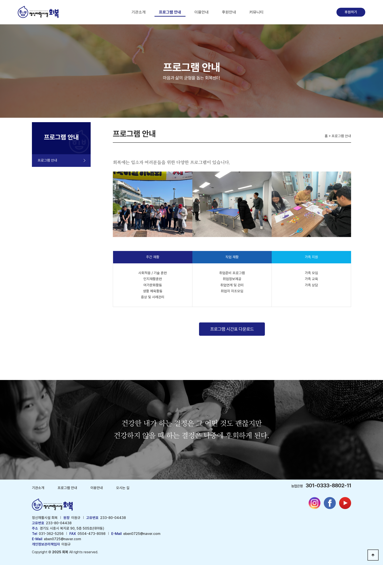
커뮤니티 (256, 12)
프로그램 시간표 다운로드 (232, 329)
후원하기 (351, 12)
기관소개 (138, 12)
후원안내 (229, 12)
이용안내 (201, 12)
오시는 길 (122, 488)
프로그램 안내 (170, 12)
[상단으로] (373, 555)
